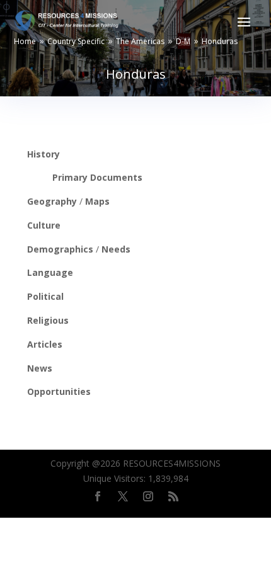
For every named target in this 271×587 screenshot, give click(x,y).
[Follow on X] (123, 496)
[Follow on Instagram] (148, 496)
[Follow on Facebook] (98, 496)
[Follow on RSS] (173, 496)
